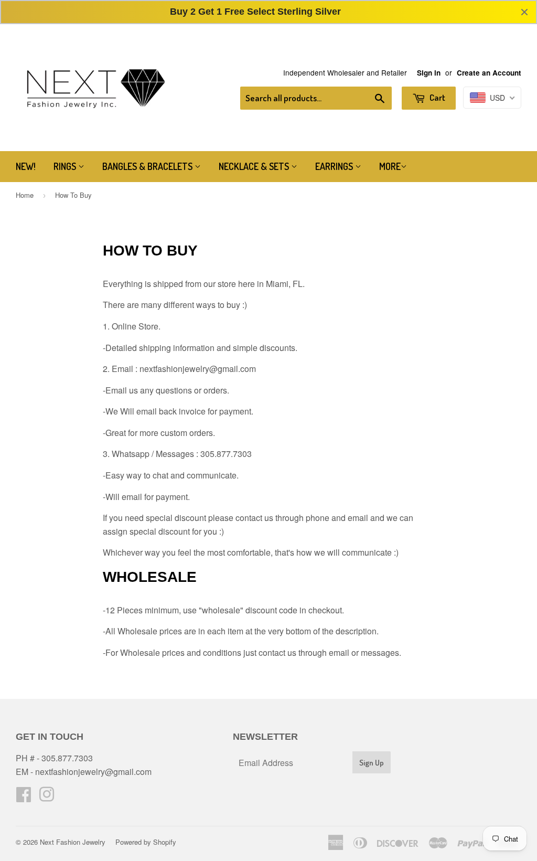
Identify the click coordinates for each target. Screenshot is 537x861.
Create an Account (489, 73)
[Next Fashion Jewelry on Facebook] (23, 797)
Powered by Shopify (145, 842)
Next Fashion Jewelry (72, 842)
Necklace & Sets (255, 166)
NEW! (26, 166)
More (390, 166)
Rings (65, 166)
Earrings (335, 166)
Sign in (429, 73)
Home (25, 195)
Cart (436, 97)
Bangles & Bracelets (148, 166)
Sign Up (371, 763)
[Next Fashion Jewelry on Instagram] (47, 797)
